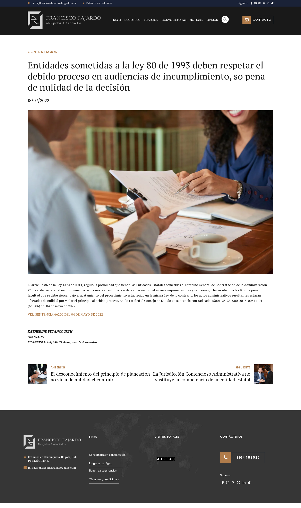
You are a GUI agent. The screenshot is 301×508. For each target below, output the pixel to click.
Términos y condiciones (104, 479)
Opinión (212, 20)
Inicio (117, 20)
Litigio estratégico (100, 463)
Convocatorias (174, 20)
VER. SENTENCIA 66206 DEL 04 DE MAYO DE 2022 (65, 314)
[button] (225, 22)
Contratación (42, 51)
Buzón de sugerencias (103, 470)
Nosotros (132, 20)
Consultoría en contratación (107, 455)
